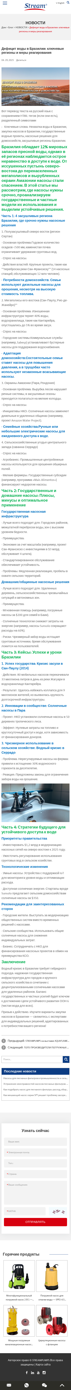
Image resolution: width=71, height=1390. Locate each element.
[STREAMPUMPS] (35, 7)
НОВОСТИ (21, 27)
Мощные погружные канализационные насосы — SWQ (19, 1344)
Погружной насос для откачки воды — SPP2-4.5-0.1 (51, 1299)
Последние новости (20, 1071)
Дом (3, 27)
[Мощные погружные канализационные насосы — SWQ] (19, 1321)
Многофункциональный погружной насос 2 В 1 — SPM (19, 1299)
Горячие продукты (21, 1254)
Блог (10, 27)
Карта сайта (43, 1364)
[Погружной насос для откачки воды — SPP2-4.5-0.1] (52, 1276)
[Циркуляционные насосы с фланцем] (52, 1321)
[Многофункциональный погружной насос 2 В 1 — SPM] (19, 1276)
